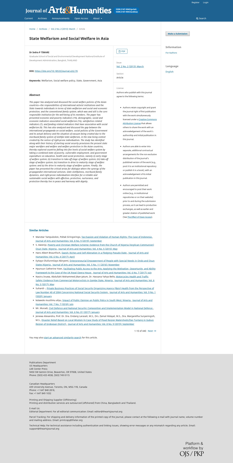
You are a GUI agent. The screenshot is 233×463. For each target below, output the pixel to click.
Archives (42, 18)
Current (29, 18)
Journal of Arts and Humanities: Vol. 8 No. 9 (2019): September (69, 240)
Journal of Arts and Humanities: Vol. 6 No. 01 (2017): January (68, 312)
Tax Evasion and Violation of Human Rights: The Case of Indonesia (116, 236)
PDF (123, 51)
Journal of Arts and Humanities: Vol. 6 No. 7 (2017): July (122, 272)
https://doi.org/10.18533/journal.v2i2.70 (56, 71)
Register (195, 2)
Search (202, 18)
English (170, 71)
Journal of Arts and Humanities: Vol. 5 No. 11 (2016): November (86, 264)
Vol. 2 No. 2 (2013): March (63, 28)
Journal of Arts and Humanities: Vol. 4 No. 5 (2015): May (87, 248)
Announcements (60, 18)
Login (205, 2)
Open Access (81, 18)
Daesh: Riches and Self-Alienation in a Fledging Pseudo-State (94, 252)
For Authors (171, 52)
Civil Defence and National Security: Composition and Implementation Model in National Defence (101, 308)
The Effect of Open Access (139, 217)
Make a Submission (178, 33)
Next (150, 330)
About (96, 18)
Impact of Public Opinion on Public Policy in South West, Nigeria (96, 300)
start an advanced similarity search (62, 337)
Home (32, 28)
